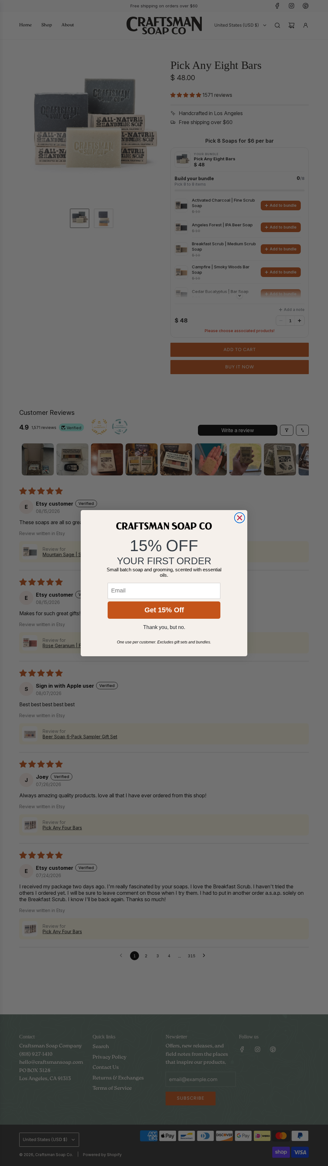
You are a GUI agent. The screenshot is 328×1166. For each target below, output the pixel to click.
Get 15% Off (164, 610)
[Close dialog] (239, 518)
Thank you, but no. (164, 627)
